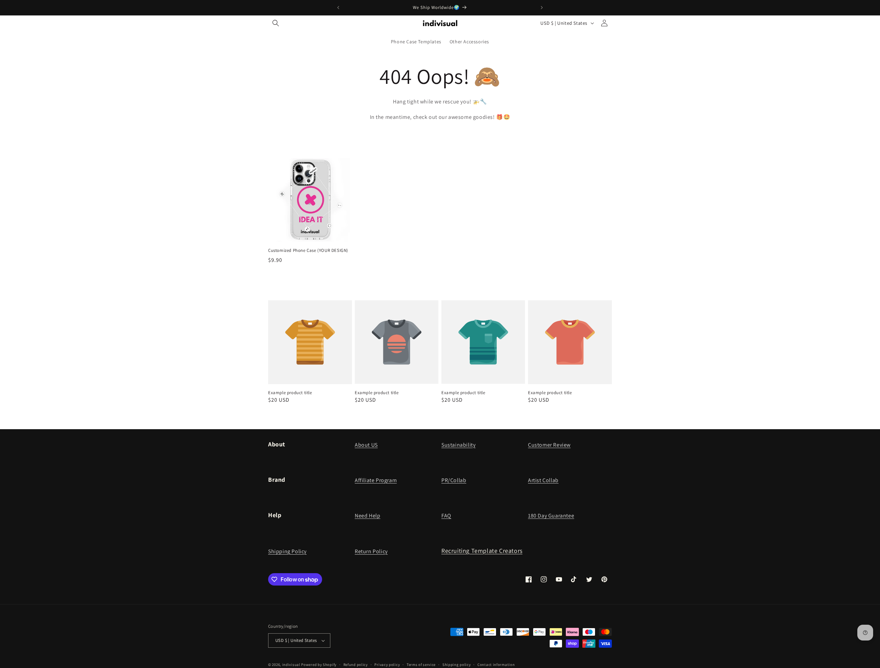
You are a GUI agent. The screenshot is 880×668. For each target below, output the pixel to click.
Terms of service (421, 664)
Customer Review (549, 444)
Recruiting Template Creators (481, 551)
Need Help (367, 515)
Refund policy (355, 664)
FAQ (446, 515)
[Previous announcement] (338, 7)
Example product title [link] (290, 393)
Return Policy (371, 551)
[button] (275, 23)
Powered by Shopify (319, 664)
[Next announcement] (541, 7)
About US (366, 444)
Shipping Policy (287, 551)
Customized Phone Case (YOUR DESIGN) (308, 250)
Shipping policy (456, 664)
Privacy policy (387, 664)
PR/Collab (453, 480)
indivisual (291, 664)
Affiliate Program (376, 480)
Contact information (496, 664)
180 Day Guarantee (551, 515)
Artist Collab (543, 480)
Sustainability (458, 444)
